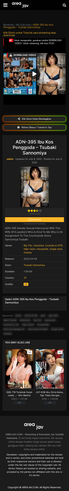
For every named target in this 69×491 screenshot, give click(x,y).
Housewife (42, 248)
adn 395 (53, 315)
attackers (25, 320)
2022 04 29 (31, 315)
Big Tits (28, 245)
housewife (43, 324)
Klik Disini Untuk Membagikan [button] (36, 119)
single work (57, 329)
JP (25, 277)
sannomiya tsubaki (37, 329)
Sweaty (28, 252)
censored (50, 320)
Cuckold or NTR (53, 245)
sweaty (7, 333)
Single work (56, 248)
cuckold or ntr (11, 324)
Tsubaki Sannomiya (34, 265)
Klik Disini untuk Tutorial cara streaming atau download (29, 34)
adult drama (10, 320)
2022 (18, 315)
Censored (38, 245)
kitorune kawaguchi (14, 329)
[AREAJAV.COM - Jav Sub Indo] (21, 5)
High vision (30, 248)
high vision (28, 324)
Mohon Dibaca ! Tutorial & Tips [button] (36, 127)
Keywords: (8, 315)
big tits (37, 320)
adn (43, 315)
